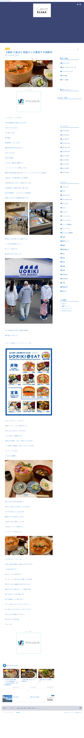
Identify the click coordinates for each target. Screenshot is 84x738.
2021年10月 (66, 151)
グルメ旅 (7, 48)
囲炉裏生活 (65, 249)
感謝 (63, 266)
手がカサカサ (66, 63)
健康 (63, 245)
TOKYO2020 (66, 195)
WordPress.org (66, 311)
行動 (63, 283)
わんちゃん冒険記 (67, 233)
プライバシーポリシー (9, 712)
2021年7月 (65, 164)
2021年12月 (66, 143)
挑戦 (63, 270)
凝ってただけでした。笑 (69, 67)
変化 (63, 254)
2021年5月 (65, 172)
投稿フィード (65, 306)
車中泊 (64, 291)
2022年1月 (65, 139)
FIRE (63, 191)
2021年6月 (65, 168)
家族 (63, 258)
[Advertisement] (42, 31)
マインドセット (66, 220)
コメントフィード (67, 308)
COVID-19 (65, 187)
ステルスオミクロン (67, 71)
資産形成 (65, 287)
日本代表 (65, 279)
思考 (63, 262)
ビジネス (65, 212)
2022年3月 (65, 131)
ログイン (64, 304)
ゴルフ (64, 208)
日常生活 (65, 274)
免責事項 (18, 712)
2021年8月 (65, 160)
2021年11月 (66, 147)
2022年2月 (65, 135)
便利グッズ (65, 241)
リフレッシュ (66, 228)
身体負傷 (64, 75)
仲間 (63, 237)
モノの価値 (65, 80)
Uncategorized (67, 199)
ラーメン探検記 (66, 224)
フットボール (66, 216)
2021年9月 (65, 156)
